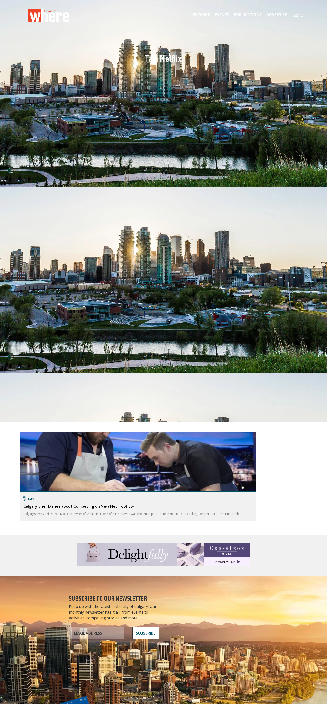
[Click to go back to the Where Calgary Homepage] (48, 14)
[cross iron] (163, 564)
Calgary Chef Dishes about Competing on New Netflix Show (78, 506)
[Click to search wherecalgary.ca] (306, 12)
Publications (248, 14)
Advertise (276, 14)
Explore (201, 14)
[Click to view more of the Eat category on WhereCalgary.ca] (138, 498)
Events (222, 14)
